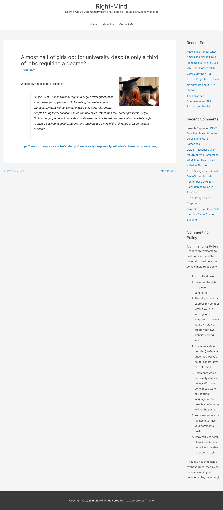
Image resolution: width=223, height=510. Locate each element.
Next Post (168, 171)
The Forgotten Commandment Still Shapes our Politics (199, 101)
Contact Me (126, 24)
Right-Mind (111, 6)
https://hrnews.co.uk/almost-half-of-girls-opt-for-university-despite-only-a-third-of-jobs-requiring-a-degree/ (89, 146)
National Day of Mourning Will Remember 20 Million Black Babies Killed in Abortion (202, 182)
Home (93, 24)
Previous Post (14, 171)
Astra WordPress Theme (139, 500)
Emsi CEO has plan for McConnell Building (203, 214)
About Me (108, 24)
